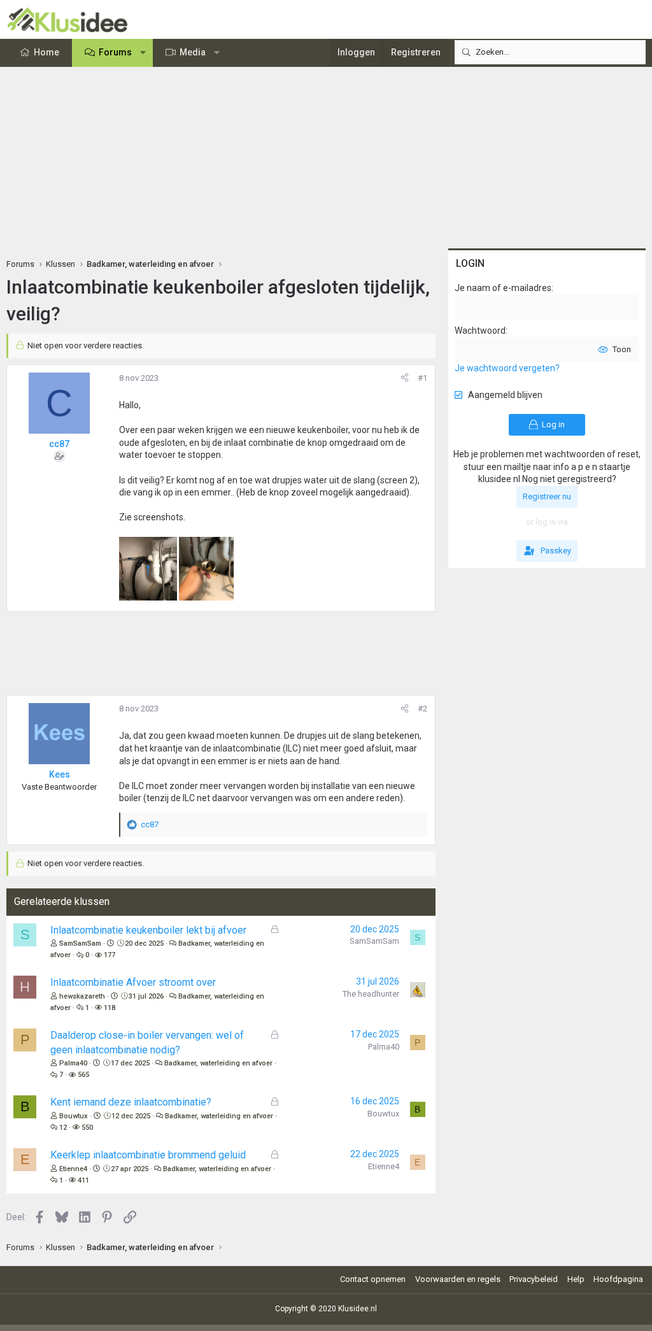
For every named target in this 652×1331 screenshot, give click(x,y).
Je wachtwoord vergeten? (507, 368)
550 (87, 1127)
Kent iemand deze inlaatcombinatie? (130, 1102)
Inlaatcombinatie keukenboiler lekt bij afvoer (148, 930)
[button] (143, 53)
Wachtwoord (480, 330)
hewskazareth (82, 996)
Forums (115, 52)
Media (193, 52)
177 (109, 955)
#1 (422, 378)
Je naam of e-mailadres (503, 288)
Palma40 (73, 1063)
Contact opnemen (373, 1279)
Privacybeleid (533, 1279)
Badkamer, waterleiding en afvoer (218, 1063)
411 (83, 1180)
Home (46, 52)
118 (109, 1008)
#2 (422, 708)
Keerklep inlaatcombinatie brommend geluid (148, 1155)
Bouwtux (73, 1116)
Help (576, 1279)
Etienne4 (73, 1169)
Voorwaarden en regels (457, 1279)
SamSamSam (80, 943)
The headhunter (371, 994)
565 (83, 1075)
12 (63, 1127)
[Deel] (404, 378)
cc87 (59, 444)
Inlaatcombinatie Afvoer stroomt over (133, 982)
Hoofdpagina (618, 1279)
